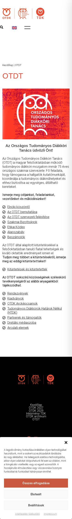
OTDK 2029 (36, 411)
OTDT (36, 419)
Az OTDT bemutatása (22, 212)
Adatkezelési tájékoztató (27, 514)
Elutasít (36, 494)
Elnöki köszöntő (18, 207)
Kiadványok (15, 298)
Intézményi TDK (36, 413)
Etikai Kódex (16, 227)
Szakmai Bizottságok (22, 222)
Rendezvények (17, 293)
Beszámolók (16, 237)
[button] (66, 442)
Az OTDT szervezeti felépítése (28, 217)
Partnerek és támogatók (24, 317)
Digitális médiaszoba (21, 323)
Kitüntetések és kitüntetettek (27, 269)
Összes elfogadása (36, 483)
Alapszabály (15, 232)
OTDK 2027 (36, 407)
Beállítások (36, 505)
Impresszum (50, 514)
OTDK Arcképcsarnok (22, 303)
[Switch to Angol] (14, 28)
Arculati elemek (18, 328)
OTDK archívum (36, 416)
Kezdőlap (7, 65)
